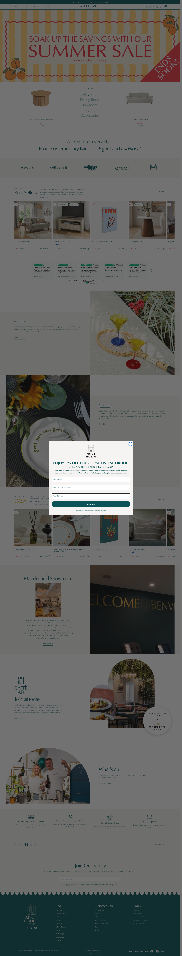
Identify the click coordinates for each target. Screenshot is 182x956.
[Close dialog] (130, 444)
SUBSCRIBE (91, 504)
